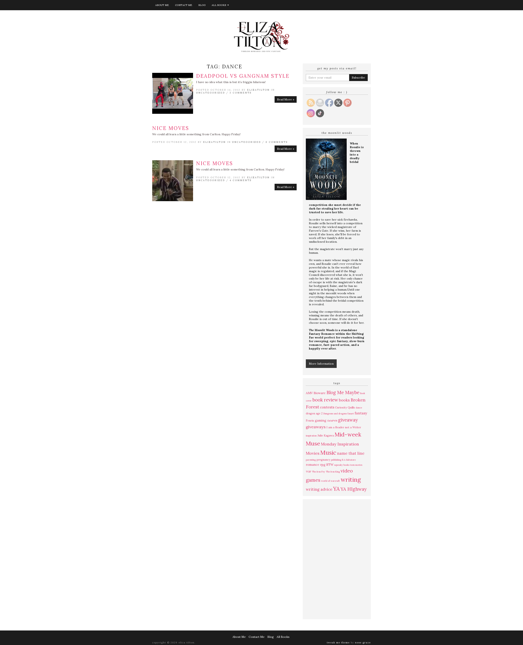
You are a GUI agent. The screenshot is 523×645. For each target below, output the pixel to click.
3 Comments (240, 92)
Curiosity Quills (345, 407)
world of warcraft (330, 480)
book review (325, 400)
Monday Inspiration (340, 444)
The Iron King (333, 471)
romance (312, 464)
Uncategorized (210, 92)
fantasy (361, 413)
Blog (202, 5)
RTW (329, 464)
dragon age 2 (314, 413)
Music (328, 452)
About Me (162, 5)
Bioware (320, 393)
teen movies (356, 464)
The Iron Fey (318, 471)
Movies (313, 453)
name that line (350, 453)
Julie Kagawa (325, 435)
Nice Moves (170, 128)
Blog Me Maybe (342, 392)
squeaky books (341, 464)
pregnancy (323, 459)
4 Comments (240, 180)
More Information (321, 363)
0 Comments (277, 142)
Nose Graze (363, 642)
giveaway (348, 420)
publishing (336, 459)
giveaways (316, 426)
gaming (320, 420)
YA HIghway (354, 489)
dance (359, 407)
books (344, 400)
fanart (351, 413)
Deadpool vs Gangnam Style (242, 76)
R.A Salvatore (349, 459)
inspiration (311, 435)
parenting (311, 459)
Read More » (285, 99)
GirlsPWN (332, 420)
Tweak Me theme (338, 642)
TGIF (308, 471)
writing (351, 479)
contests (327, 407)
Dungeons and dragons (335, 413)
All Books (219, 5)
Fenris (310, 420)
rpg (322, 464)
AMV (309, 393)
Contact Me (183, 5)
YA (336, 488)
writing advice (319, 489)
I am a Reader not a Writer (343, 427)
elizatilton (258, 89)
